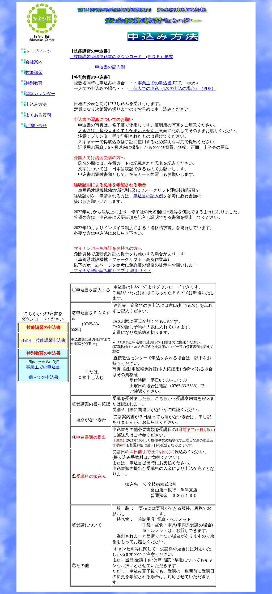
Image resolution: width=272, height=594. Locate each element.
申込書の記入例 (110, 67)
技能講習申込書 (43, 340)
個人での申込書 (43, 377)
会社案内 (34, 62)
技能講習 (34, 72)
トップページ (38, 51)
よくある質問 (38, 115)
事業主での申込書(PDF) (160, 83)
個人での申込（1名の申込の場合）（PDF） (172, 88)
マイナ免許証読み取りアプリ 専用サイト (110, 270)
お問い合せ (36, 125)
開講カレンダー (40, 93)
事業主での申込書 (43, 367)
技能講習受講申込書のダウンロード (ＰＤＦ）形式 (121, 56)
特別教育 (34, 83)
